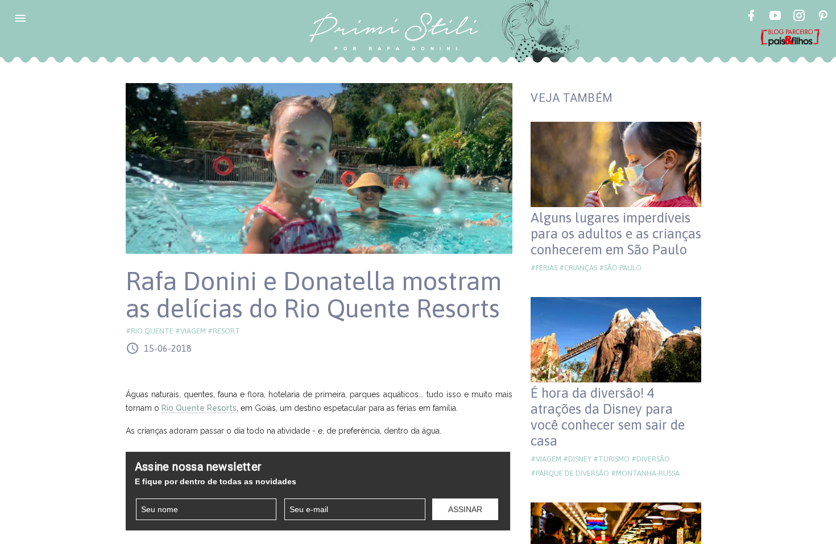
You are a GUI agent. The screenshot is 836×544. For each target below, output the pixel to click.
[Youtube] (775, 17)
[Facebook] (751, 17)
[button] (20, 18)
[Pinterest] (823, 17)
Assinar (465, 509)
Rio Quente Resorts (199, 408)
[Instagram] (799, 17)
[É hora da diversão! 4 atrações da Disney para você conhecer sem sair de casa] (616, 339)
